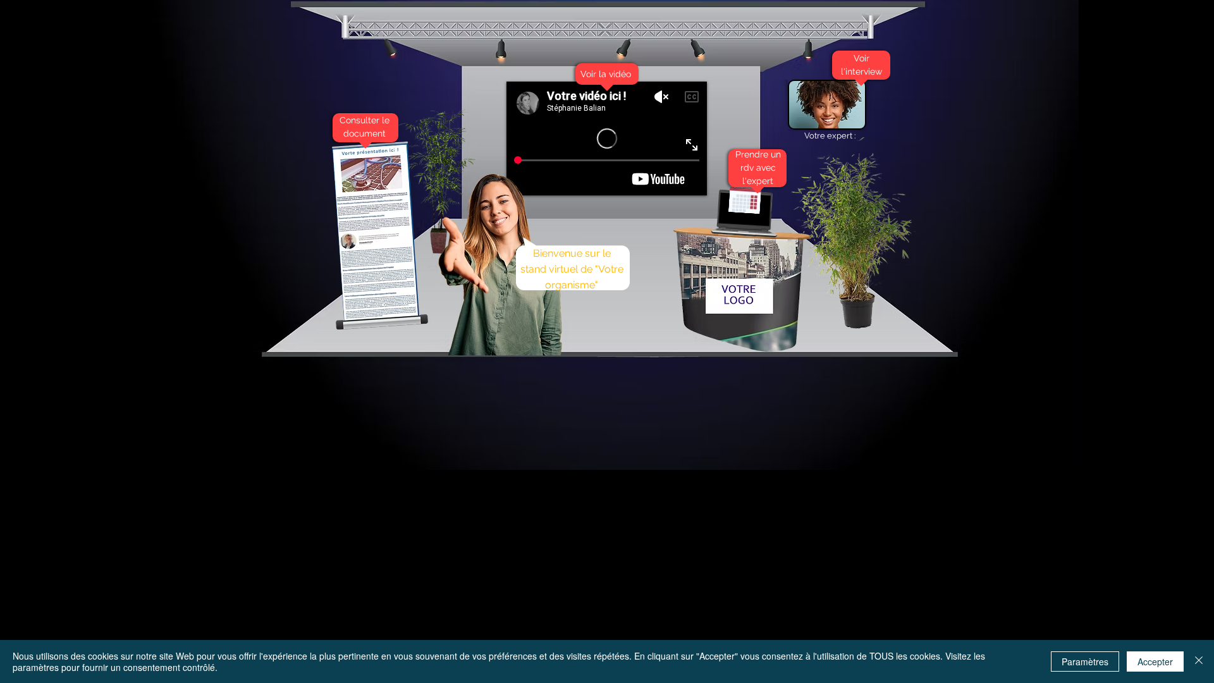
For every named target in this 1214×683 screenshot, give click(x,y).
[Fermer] (1198, 661)
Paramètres (1085, 661)
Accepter (1155, 661)
